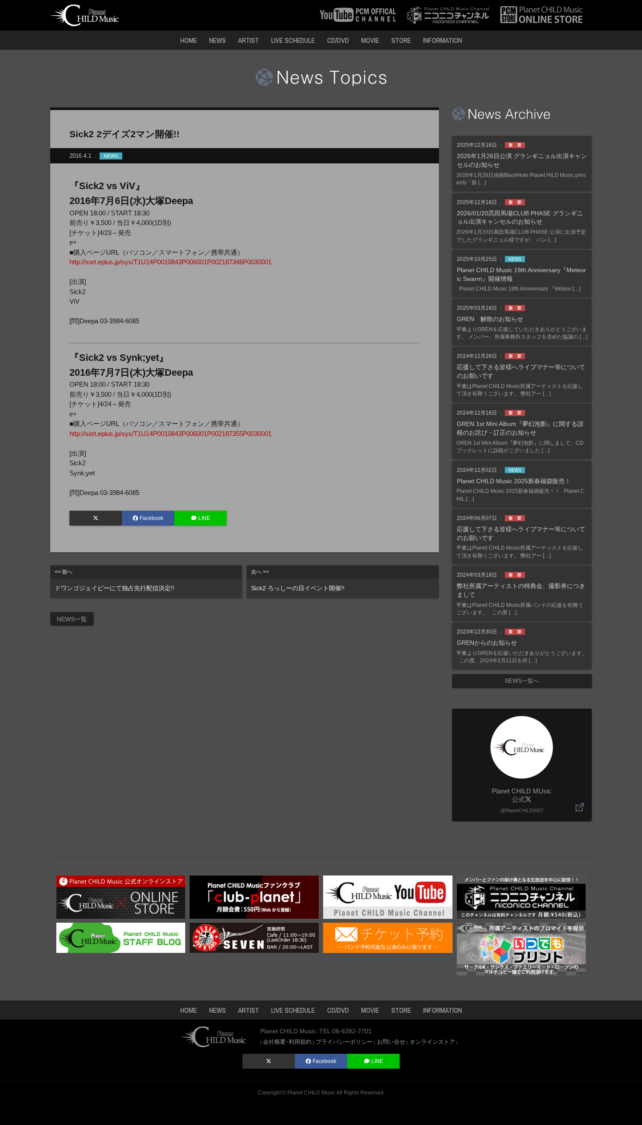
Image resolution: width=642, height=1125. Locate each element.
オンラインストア (432, 1041)
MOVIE (370, 40)
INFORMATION (442, 40)
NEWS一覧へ (522, 681)
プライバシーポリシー (344, 1041)
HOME (188, 40)
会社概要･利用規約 (287, 1041)
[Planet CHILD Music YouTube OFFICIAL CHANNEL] (358, 14)
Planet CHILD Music (311, 1093)
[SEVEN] (254, 937)
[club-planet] (254, 896)
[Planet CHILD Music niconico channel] (448, 14)
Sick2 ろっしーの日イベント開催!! (298, 580)
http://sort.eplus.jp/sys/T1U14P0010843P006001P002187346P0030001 (170, 262)
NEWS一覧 (72, 619)
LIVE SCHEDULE (293, 40)
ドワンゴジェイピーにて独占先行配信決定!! (114, 580)
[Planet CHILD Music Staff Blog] (121, 937)
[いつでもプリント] (521, 948)
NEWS (217, 40)
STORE (401, 40)
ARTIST (248, 40)
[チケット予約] (388, 937)
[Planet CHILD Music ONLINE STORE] (541, 14)
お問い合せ (391, 1041)
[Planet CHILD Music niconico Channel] (521, 896)
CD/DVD (338, 40)
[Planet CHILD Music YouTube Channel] (388, 896)
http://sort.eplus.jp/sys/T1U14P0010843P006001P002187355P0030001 (170, 433)
